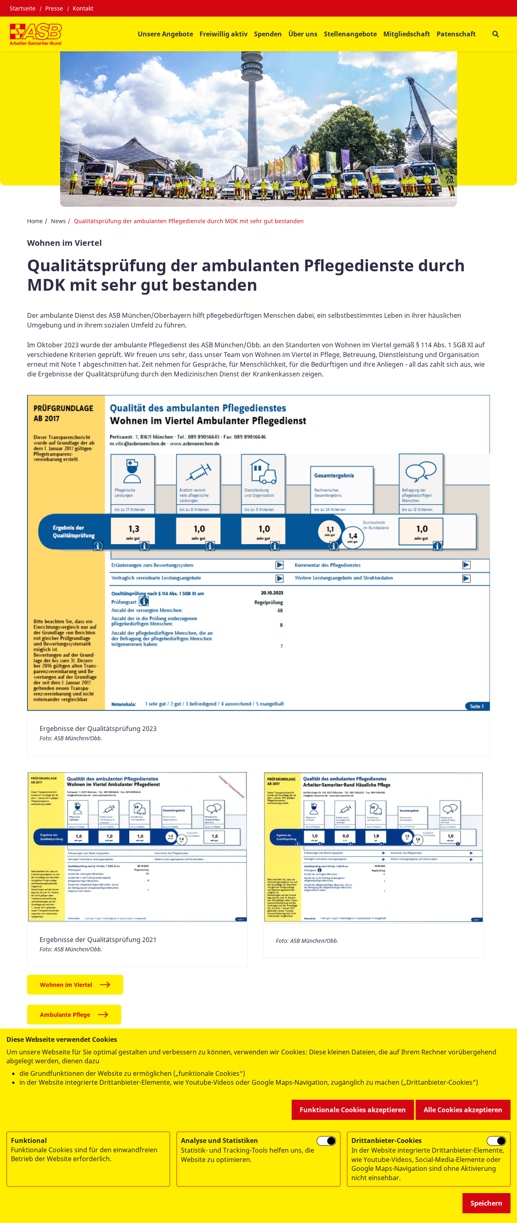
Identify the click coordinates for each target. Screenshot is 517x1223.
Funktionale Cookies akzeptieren (353, 1109)
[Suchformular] (495, 34)
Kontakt (83, 8)
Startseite (23, 8)
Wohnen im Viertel (66, 985)
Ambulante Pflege (65, 1014)
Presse (54, 8)
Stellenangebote (350, 34)
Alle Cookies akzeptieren (463, 1109)
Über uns (302, 34)
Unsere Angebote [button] (165, 34)
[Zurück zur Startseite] (36, 34)
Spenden (268, 34)
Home (35, 221)
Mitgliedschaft (406, 34)
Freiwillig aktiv (224, 34)
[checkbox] (326, 1141)
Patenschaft (456, 34)
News (58, 221)
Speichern (486, 1203)
